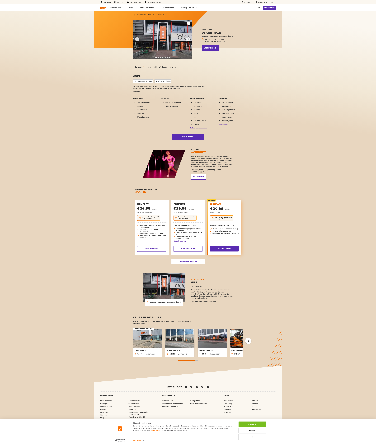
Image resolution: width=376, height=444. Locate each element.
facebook (186, 386)
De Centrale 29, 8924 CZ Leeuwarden (216, 36)
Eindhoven (228, 409)
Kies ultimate (224, 249)
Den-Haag (228, 403)
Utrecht (255, 401)
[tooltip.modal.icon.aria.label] (150, 102)
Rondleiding (223, 124)
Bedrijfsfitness (196, 401)
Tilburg (255, 406)
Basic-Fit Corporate (170, 406)
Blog (102, 418)
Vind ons (173, 67)
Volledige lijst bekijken (198, 128)
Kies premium (188, 249)
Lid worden (269, 8)
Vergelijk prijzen (188, 262)
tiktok (207, 386)
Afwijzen (252, 437)
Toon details (137, 440)
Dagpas (103, 409)
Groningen (228, 412)
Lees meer (137, 92)
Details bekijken (180, 241)
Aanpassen (251, 430)
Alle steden (256, 409)
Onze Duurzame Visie (198, 403)
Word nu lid (210, 48)
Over (149, 67)
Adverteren (104, 412)
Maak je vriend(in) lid (136, 417)
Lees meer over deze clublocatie (203, 301)
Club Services (133, 403)
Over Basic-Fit (167, 401)
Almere (255, 403)
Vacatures (132, 409)
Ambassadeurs (134, 401)
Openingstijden (106, 406)
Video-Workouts (160, 67)
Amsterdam (228, 401)
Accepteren (252, 424)
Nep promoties (134, 406)
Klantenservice (106, 401)
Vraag (258, 7)
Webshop (103, 415)
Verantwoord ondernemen (172, 403)
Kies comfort (151, 249)
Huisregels (104, 403)
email (191, 386)
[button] (273, 2)
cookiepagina (155, 430)
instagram (196, 386)
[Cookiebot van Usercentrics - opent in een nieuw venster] (120, 440)
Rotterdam (228, 406)
